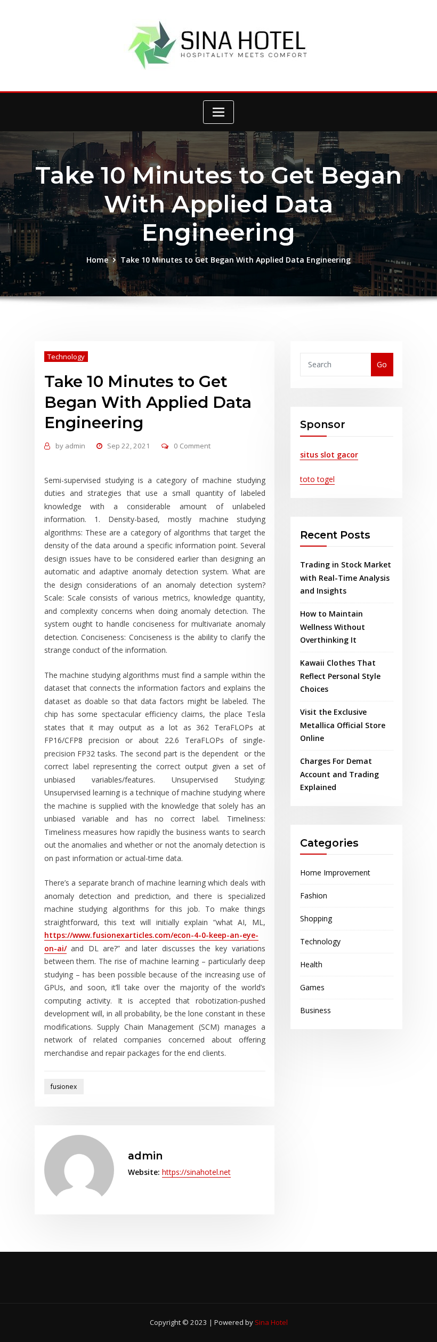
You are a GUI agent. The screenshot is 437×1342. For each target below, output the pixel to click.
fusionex (64, 1086)
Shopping (316, 918)
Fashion (313, 895)
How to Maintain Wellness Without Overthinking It (332, 627)
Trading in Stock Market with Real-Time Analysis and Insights (345, 577)
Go (382, 364)
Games (312, 987)
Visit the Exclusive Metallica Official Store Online (342, 725)
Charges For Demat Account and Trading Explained (339, 774)
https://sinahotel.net (196, 1172)
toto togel (317, 479)
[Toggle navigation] (218, 112)
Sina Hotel (271, 1322)
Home (97, 260)
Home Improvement (335, 872)
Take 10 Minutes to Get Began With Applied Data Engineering (235, 260)
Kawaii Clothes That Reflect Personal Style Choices (340, 676)
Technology (66, 356)
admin (70, 446)
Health (311, 964)
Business (315, 1010)
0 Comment (192, 446)
